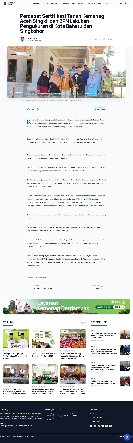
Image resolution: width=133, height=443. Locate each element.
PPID (73, 3)
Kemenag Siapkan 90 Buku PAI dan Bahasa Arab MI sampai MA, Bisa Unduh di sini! (103, 336)
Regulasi (66, 3)
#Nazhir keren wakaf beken (37, 277)
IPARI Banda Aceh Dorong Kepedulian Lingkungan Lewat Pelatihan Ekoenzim (72, 356)
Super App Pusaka (96, 417)
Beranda (36, 3)
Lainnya (81, 323)
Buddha (49, 420)
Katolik (75, 415)
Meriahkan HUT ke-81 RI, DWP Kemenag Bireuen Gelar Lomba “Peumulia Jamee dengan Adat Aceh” (72, 392)
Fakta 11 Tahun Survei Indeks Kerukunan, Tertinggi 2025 (43, 355)
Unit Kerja (101, 3)
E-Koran (81, 3)
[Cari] (121, 3)
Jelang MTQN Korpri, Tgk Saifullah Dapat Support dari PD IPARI (15, 356)
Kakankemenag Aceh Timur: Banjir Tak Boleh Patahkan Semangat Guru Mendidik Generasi (43, 392)
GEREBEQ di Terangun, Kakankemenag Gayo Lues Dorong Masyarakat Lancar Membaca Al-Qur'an (14, 392)
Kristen (66, 415)
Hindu (57, 415)
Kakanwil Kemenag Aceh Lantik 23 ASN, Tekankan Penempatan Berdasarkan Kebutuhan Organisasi (104, 351)
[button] (127, 437)
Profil (44, 3)
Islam (49, 415)
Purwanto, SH (32, 38)
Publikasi (54, 3)
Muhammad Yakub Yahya (43, 288)
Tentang (93, 413)
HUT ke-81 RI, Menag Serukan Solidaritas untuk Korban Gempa (103, 382)
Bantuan (90, 3)
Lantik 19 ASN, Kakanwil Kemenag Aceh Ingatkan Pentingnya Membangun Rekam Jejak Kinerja (103, 367)
